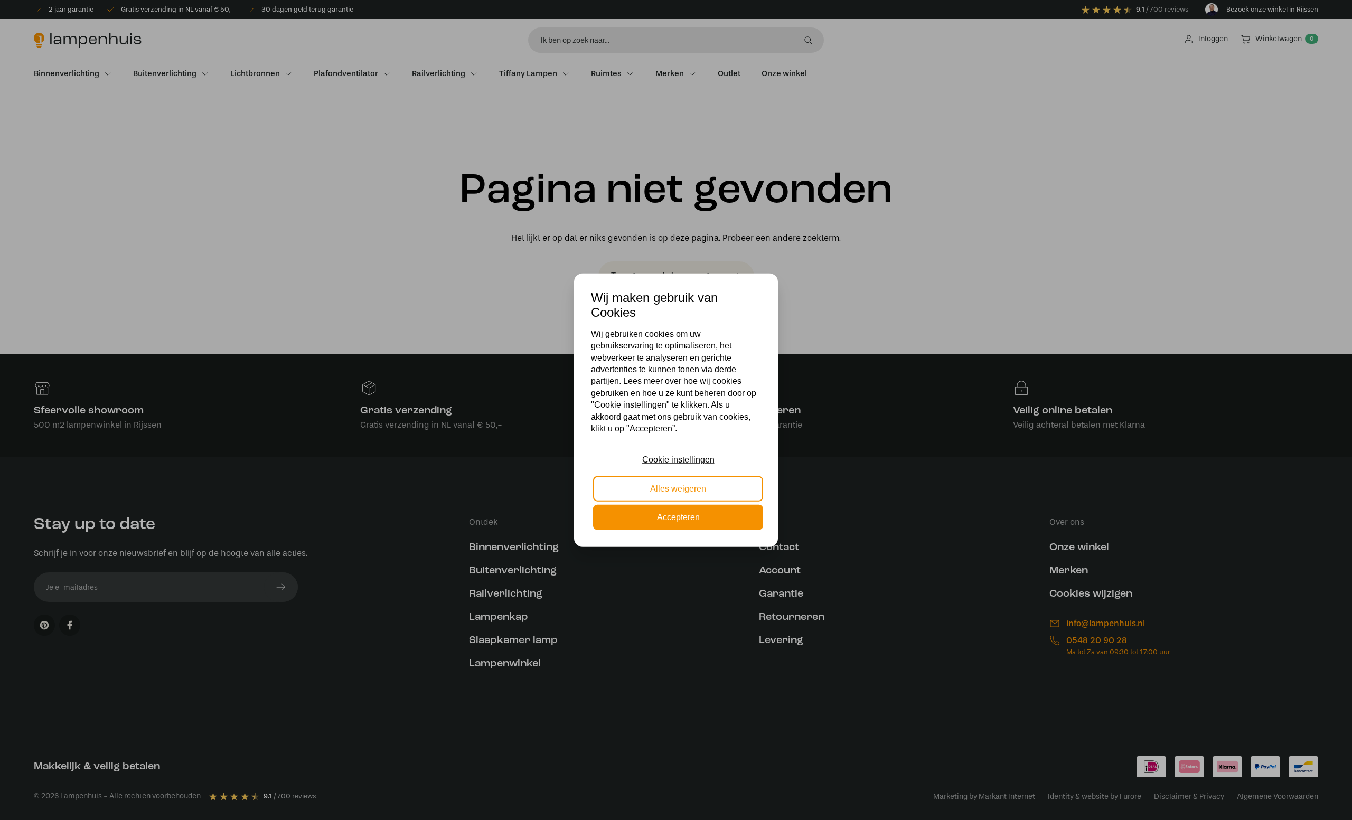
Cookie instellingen (678, 459)
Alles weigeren (678, 488)
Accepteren (678, 517)
